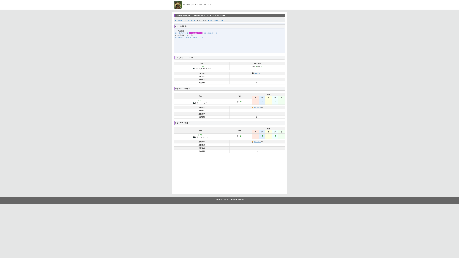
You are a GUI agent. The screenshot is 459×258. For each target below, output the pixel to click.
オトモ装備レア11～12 (197, 37)
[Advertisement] (229, 47)
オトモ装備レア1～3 (181, 33)
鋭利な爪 (257, 73)
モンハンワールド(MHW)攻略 (185, 20)
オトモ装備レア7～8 (210, 33)
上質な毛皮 (257, 107)
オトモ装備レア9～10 (182, 37)
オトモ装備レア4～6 (216, 20)
